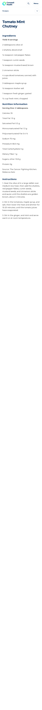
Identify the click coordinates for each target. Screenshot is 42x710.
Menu (36, 3)
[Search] (28, 3)
